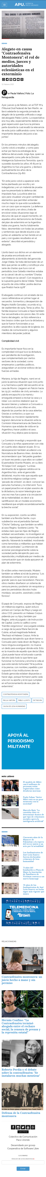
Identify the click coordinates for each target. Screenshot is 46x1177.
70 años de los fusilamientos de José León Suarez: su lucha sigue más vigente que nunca (33, 889)
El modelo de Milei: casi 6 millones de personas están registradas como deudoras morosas (32, 786)
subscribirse (23, 1132)
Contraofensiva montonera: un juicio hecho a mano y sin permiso (22, 980)
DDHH (4, 43)
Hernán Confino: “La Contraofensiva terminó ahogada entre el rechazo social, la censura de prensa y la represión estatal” (21, 1026)
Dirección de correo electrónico (22, 1159)
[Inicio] (26, 4)
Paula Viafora (9, 700)
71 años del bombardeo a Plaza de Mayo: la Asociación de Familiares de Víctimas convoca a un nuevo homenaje (33, 873)
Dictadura (37, 700)
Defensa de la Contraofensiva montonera (21, 1114)
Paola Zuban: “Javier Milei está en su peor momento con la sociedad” (33, 800)
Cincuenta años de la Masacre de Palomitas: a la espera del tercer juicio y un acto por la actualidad (33, 841)
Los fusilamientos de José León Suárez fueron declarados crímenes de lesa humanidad (33, 857)
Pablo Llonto (24, 700)
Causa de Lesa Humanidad (14, 706)
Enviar (23, 1169)
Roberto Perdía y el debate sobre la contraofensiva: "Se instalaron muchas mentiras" (21, 1072)
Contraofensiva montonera (15, 694)
